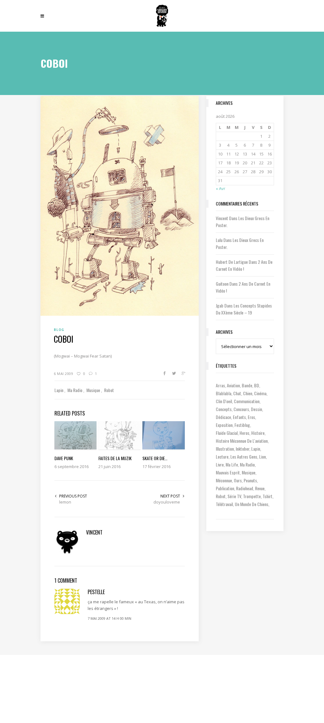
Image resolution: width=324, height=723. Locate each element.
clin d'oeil (224, 401)
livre (220, 464)
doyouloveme (166, 502)
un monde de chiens (251, 504)
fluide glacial (227, 432)
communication (246, 401)
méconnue (224, 480)
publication (225, 488)
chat (237, 393)
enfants (239, 417)
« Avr (220, 188)
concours (241, 409)
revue (260, 488)
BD (256, 385)
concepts (224, 409)
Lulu (219, 240)
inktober (242, 448)
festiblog (242, 425)
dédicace (223, 417)
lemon (65, 502)
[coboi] (119, 205)
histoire (258, 432)
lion (262, 456)
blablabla (223, 393)
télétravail (224, 504)
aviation (233, 385)
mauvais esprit (228, 472)
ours (238, 480)
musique (248, 472)
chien (247, 393)
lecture (222, 456)
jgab (219, 305)
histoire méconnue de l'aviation (242, 440)
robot (221, 496)
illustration (225, 448)
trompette (252, 496)
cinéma (260, 393)
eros (251, 417)
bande (247, 385)
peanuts (250, 480)
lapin (255, 448)
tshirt (267, 496)
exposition (224, 425)
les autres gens (243, 456)
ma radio (247, 464)
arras (220, 385)
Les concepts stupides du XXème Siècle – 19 (244, 309)
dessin (256, 409)
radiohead (244, 488)
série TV (234, 496)
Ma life (232, 464)
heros (244, 432)
